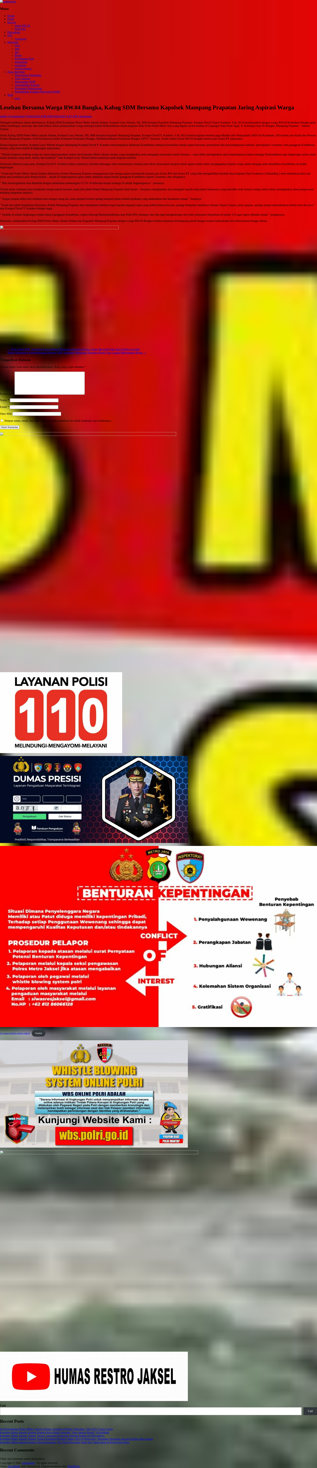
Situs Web (6, 413)
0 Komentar (85, 116)
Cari (3, 1405)
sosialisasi (20, 65)
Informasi (12, 42)
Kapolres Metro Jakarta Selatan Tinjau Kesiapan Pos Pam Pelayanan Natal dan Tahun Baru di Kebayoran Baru (64, 1442)
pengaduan (21, 61)
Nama (4, 400)
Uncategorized (16, 116)
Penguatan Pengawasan (28, 88)
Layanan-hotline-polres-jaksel (15, 1033)
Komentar (7, 393)
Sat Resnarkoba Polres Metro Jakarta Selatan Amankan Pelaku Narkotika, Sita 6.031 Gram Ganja (56, 1429)
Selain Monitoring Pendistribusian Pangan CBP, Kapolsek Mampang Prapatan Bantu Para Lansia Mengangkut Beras (76, 352)
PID (9, 35)
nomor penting (23, 68)
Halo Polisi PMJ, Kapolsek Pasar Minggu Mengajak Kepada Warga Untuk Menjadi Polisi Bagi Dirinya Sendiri (73, 349)
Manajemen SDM (25, 81)
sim (17, 52)
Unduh (38, 1033)
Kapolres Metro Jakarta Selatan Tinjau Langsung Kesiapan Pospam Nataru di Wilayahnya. (52, 1435)
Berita (18, 55)
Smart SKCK (22, 25)
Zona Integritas (16, 71)
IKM (10, 95)
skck (17, 45)
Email (4, 406)
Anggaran (20, 38)
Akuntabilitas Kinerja (27, 85)
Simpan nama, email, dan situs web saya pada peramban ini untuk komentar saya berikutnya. (58, 420)
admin (3, 116)
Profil (10, 19)
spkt (17, 48)
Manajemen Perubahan (28, 75)
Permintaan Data (24, 58)
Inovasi (11, 22)
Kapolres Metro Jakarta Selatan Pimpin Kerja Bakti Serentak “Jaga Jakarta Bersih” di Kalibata (54, 1432)
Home (10, 15)
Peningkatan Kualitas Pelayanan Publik (37, 91)
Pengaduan (13, 32)
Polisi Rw (20, 28)
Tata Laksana (22, 78)
